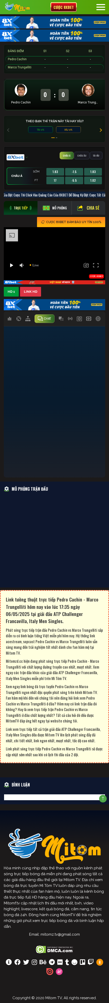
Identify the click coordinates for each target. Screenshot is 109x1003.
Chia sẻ (93, 208)
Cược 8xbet (63, 7)
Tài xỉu (96, 155)
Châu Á (66, 155)
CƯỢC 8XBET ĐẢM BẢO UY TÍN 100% (73, 222)
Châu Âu (81, 155)
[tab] (21, 208)
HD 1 (11, 292)
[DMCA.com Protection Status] (55, 949)
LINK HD (30, 292)
